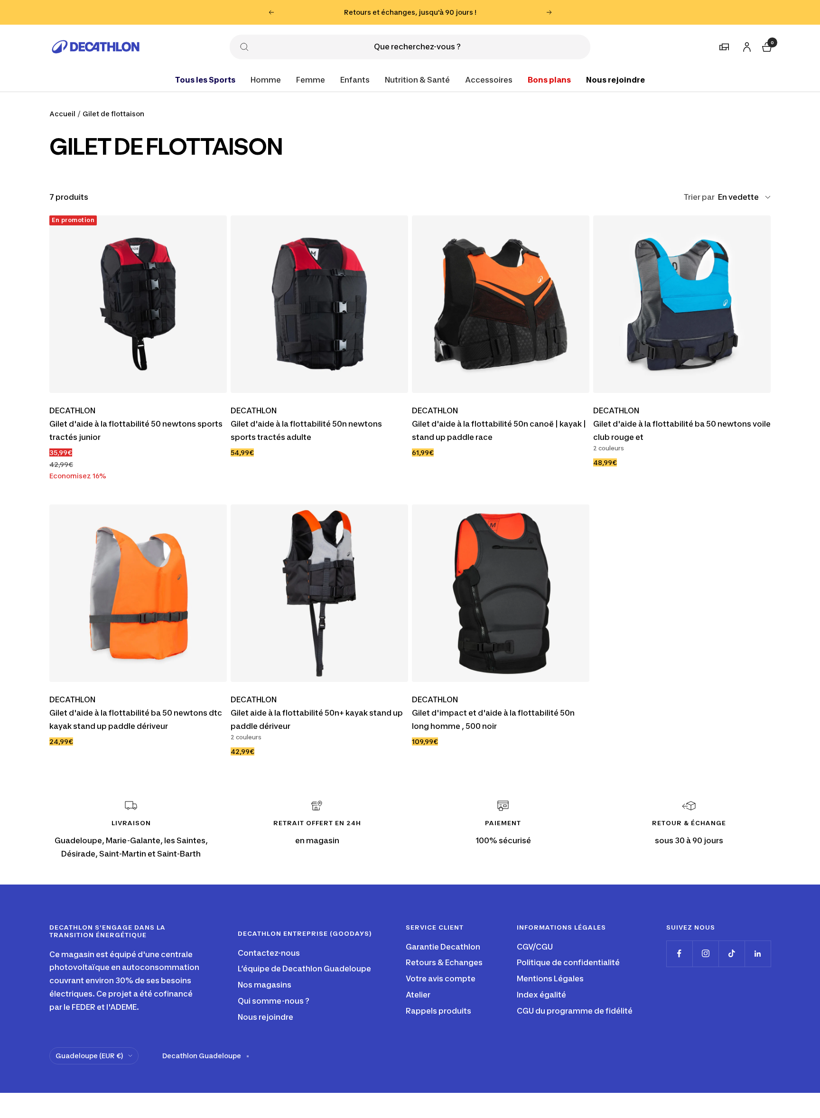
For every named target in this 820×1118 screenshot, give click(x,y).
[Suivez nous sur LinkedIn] (758, 954)
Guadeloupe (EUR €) (89, 1056)
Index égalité (541, 994)
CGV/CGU (535, 946)
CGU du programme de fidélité (575, 1011)
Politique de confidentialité (568, 962)
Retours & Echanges (444, 962)
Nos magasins (264, 984)
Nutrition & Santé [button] (417, 79)
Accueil (62, 114)
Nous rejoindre (615, 79)
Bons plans (549, 79)
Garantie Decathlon (443, 946)
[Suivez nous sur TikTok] (731, 954)
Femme (310, 79)
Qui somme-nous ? (273, 1001)
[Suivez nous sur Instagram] (705, 954)
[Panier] (766, 45)
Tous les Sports (205, 79)
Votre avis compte (440, 978)
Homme (266, 79)
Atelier (418, 994)
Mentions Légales (550, 978)
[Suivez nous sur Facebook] (679, 954)
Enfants (355, 79)
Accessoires (488, 79)
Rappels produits (438, 1011)
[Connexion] (745, 45)
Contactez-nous (269, 953)
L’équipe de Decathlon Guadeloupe (304, 968)
